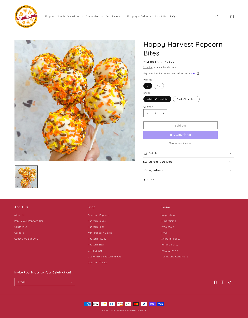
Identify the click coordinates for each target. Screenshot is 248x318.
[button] (49, 16)
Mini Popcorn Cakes (100, 232)
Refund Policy (169, 244)
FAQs (164, 232)
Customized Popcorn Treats (104, 256)
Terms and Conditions (174, 256)
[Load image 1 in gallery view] (26, 177)
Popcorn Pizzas (97, 238)
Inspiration (168, 215)
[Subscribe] (71, 282)
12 (158, 85)
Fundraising (168, 221)
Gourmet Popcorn (98, 215)
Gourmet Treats (97, 262)
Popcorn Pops (96, 226)
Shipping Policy (170, 238)
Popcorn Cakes (97, 221)
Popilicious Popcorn (119, 310)
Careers (19, 232)
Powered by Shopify (137, 310)
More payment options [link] (180, 143)
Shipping (148, 67)
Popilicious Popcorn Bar (28, 221)
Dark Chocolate (186, 99)
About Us (19, 215)
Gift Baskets (95, 250)
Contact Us (20, 226)
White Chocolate (157, 99)
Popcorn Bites (96, 244)
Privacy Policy (169, 250)
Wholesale (167, 226)
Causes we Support (26, 238)
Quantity (148, 106)
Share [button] (150, 179)
